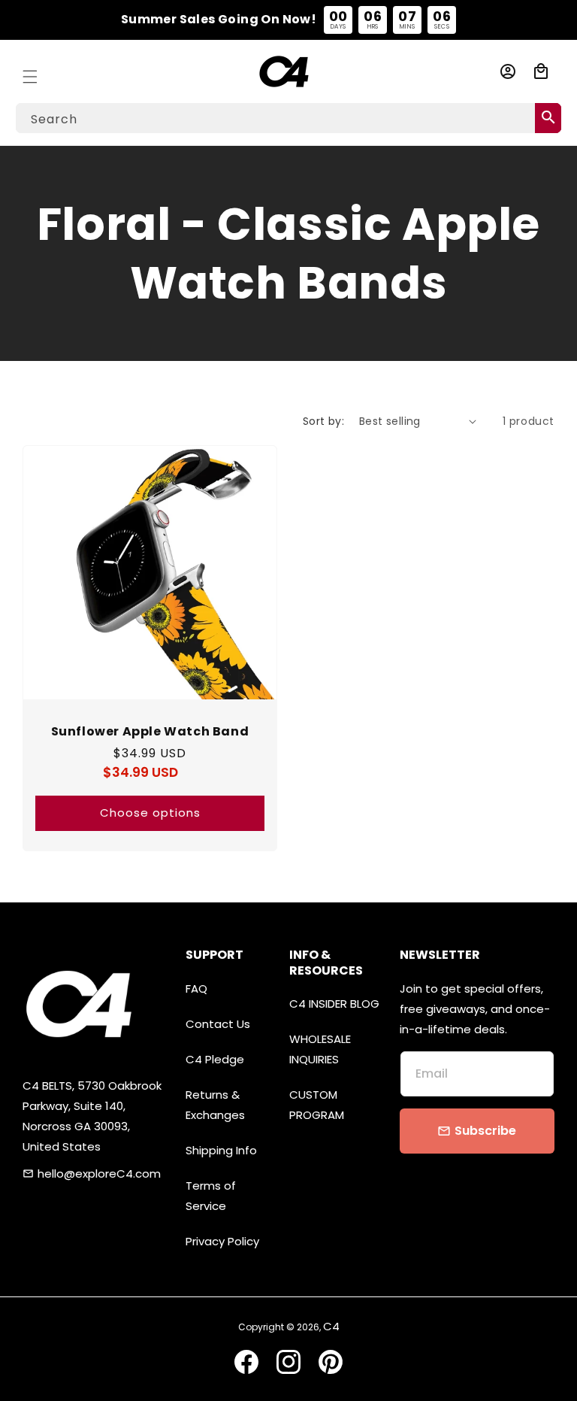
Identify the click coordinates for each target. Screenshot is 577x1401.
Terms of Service (211, 1196)
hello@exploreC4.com (99, 1173)
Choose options (150, 812)
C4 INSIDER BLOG (334, 1003)
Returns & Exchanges (215, 1105)
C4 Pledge (215, 1059)
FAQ (196, 988)
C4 (331, 1326)
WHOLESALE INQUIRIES (320, 1049)
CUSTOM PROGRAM (316, 1105)
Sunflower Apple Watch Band (150, 732)
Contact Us (218, 1024)
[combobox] (288, 118)
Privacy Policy (222, 1241)
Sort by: (323, 421)
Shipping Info (221, 1150)
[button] (30, 71)
